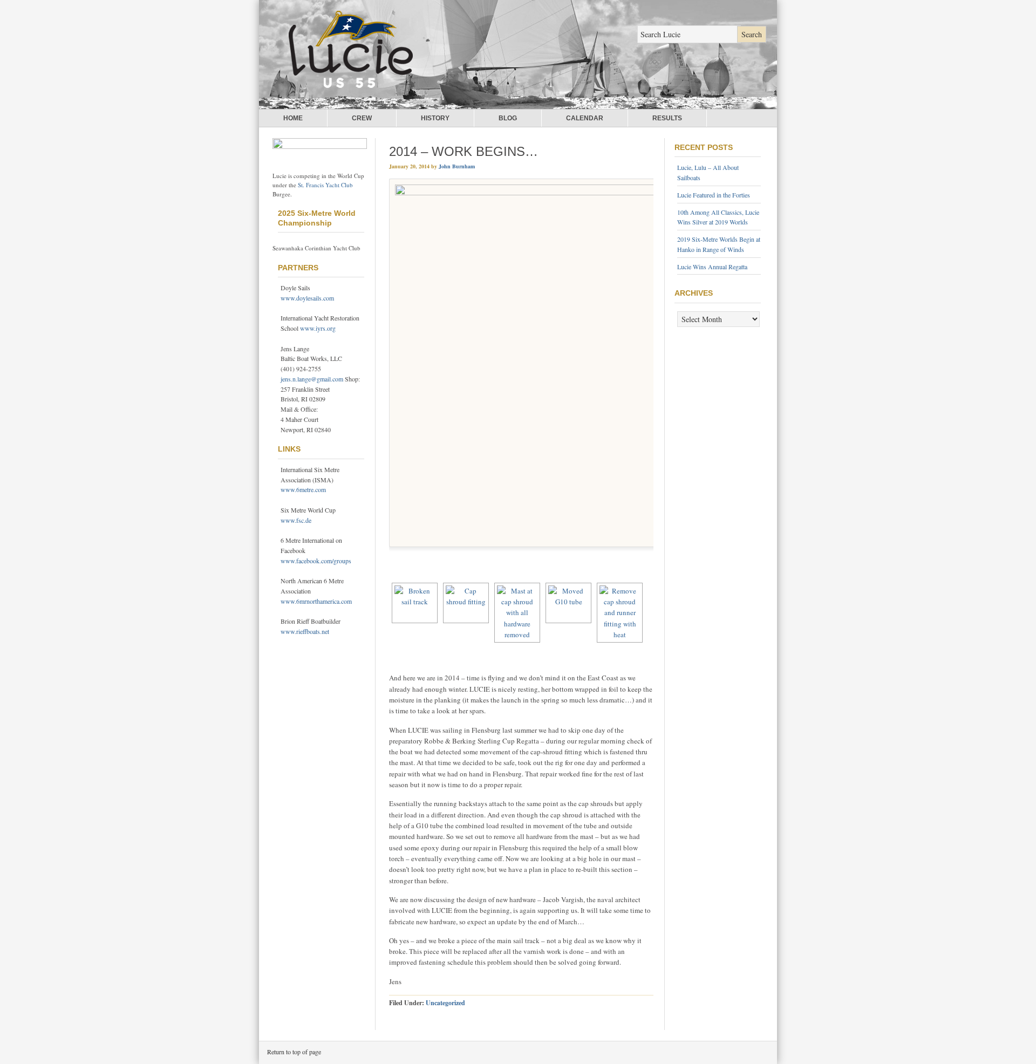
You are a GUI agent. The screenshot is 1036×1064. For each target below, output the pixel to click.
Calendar (584, 118)
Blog (508, 118)
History (435, 118)
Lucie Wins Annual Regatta (712, 266)
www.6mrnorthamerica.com (316, 601)
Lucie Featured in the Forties (713, 194)
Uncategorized (445, 1002)
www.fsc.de (296, 520)
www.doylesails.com (307, 298)
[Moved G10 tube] (568, 602)
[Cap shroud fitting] (466, 602)
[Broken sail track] (414, 602)
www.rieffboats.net (305, 631)
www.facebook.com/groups (316, 560)
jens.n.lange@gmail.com (312, 378)
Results (667, 118)
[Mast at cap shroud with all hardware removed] (517, 612)
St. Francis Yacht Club (325, 185)
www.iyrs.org (318, 328)
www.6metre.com (303, 489)
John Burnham (457, 166)
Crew (362, 118)
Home (293, 118)
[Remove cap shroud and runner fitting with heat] (619, 612)
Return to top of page (294, 1051)
